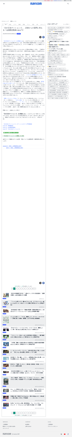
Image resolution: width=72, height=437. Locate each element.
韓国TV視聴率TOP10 (53, 46)
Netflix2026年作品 (59, 31)
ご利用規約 (50, 424)
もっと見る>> (52, 78)
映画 (20, 24)
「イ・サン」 (22, 101)
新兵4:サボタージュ (52, 64)
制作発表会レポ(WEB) (64, 44)
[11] (35, 288)
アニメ (28, 24)
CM (37, 24)
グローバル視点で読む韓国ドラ (55, 39)
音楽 (33, 24)
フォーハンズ (62, 64)
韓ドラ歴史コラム (52, 37)
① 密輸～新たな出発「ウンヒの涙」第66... (57, 80)
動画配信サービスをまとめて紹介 (55, 74)
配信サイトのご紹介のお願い (9, 426)
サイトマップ (6, 428)
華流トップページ (53, 66)
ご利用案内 (5, 424)
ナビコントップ (5, 21)
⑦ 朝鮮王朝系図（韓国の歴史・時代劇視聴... (58, 92)
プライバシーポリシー (53, 426)
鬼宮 (49, 54)
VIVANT (67, 27)
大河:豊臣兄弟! (60, 27)
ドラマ (14, 24)
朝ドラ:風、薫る (51, 27)
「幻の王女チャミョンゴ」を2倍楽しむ (13, 41)
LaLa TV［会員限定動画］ (9, 127)
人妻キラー (64, 56)
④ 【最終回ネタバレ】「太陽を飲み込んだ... (58, 86)
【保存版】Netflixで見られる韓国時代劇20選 (58, 70)
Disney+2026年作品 (53, 33)
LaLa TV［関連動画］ (8, 125)
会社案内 (27, 424)
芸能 (24, 24)
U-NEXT (50, 35)
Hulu (61, 35)
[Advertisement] (36, 13)
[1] (12, 288)
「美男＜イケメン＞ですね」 (10, 98)
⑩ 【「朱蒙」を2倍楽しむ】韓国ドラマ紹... (58, 98)
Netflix (50, 31)
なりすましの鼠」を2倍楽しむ (55, 62)
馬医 (49, 52)
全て (6, 24)
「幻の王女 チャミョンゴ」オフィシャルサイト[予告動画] (17, 124)
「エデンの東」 (19, 100)
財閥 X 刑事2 (57, 56)
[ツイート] (40, 37)
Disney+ (66, 31)
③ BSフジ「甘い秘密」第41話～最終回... (57, 84)
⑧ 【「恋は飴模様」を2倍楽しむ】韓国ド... (58, 94)
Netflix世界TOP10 (53, 50)
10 (32, 288)
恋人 (68, 54)
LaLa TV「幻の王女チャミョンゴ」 (12, 129)
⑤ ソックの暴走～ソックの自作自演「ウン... (58, 88)
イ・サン (54, 52)
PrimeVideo (62, 33)
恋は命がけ (50, 58)
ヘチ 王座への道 (62, 50)
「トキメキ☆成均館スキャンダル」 (34, 74)
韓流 (10, 24)
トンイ (59, 52)
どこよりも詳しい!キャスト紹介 (56, 48)
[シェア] (43, 37)
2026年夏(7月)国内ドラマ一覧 (55, 29)
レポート (42, 24)
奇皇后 (53, 54)
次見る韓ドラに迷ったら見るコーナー (56, 68)
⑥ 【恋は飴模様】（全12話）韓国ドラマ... (57, 90)
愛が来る (50, 56)
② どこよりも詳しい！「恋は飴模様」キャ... (58, 82)
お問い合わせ (28, 426)
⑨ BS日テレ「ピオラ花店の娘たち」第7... (57, 96)
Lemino (56, 35)
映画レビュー (51, 72)
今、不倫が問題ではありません (55, 60)
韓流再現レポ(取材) (53, 44)
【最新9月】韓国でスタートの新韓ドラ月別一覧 (59, 42)
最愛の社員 (57, 58)
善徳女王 (63, 54)
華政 (58, 54)
